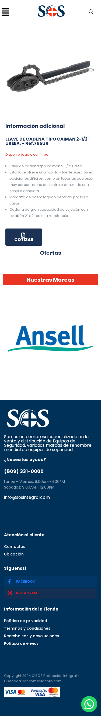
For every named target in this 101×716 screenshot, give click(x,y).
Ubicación (14, 554)
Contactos (14, 546)
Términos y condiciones (27, 628)
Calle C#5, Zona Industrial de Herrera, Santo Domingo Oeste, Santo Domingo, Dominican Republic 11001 (50, 514)
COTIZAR (23, 240)
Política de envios (21, 643)
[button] (89, 704)
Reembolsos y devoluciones (31, 636)
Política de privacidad (25, 620)
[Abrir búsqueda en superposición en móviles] (90, 11)
